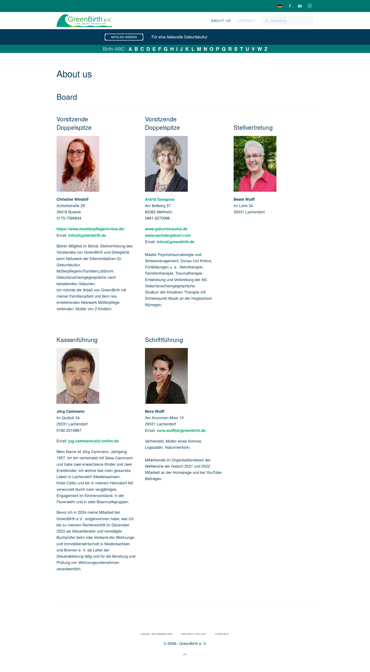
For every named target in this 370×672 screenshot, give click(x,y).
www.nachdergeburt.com (168, 235)
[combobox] (287, 20)
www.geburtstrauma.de (166, 229)
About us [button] (221, 20)
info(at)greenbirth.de (87, 235)
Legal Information (157, 634)
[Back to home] (84, 20)
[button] (185, 654)
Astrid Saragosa (160, 199)
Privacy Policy (193, 634)
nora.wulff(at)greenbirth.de (181, 430)
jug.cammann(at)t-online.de (93, 441)
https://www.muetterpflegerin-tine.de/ (90, 229)
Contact (246, 20)
